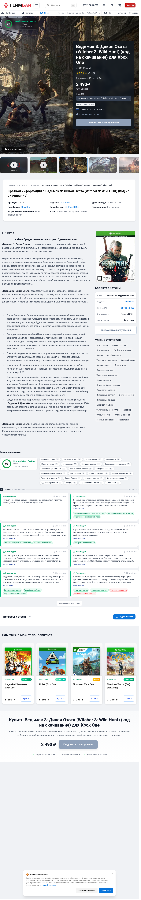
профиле (43, 885)
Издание (80, 94)
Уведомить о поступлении (103, 122)
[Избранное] (112, 5)
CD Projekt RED (72, 207)
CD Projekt (66, 202)
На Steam (133, 490)
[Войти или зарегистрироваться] (104, 5)
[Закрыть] (112, 873)
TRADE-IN (130, 5)
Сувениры (133, 13)
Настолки (121, 13)
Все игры (61, 13)
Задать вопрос (126, 617)
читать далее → (79, 509)
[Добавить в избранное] (29, 645)
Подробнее (51, 885)
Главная (11, 185)
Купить (26, 698)
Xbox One (23, 185)
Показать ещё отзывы (69, 603)
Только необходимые (86, 890)
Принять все (106, 890)
